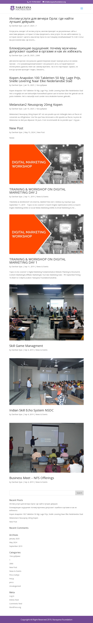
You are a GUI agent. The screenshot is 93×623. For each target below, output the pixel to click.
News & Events (42, 196)
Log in (11, 596)
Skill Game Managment (26, 346)
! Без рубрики (41, 85)
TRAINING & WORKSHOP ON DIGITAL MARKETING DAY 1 (37, 261)
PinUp (11, 578)
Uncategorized (15, 586)
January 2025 (14, 538)
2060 (38, 55)
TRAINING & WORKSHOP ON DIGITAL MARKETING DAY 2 (37, 191)
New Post (16, 128)
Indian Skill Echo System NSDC (31, 410)
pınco (11, 582)
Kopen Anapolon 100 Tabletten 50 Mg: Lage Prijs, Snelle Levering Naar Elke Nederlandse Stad (45, 79)
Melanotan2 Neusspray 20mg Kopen (35, 104)
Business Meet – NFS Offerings (31, 478)
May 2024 (13, 542)
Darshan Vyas (17, 26)
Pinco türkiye (14, 575)
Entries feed (14, 600)
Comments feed (15, 603)
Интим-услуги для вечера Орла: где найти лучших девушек (41, 20)
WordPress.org (15, 607)
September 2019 (15, 546)
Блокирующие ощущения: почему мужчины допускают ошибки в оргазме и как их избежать (45, 49)
